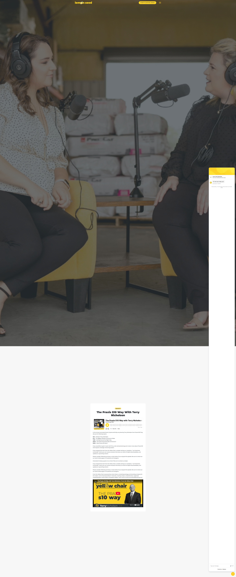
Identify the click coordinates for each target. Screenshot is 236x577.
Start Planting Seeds (147, 2)
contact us (121, 461)
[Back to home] (83, 2)
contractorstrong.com (121, 446)
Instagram (116, 458)
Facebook (108, 458)
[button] (160, 2)
